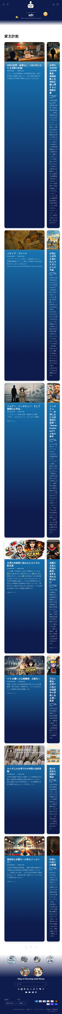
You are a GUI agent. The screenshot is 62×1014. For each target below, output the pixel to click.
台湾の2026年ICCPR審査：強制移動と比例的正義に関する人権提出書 (53, 79)
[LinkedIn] (28, 989)
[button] (4, 4)
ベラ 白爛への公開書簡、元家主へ (23, 679)
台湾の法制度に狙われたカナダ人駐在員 (23, 564)
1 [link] (26, 947)
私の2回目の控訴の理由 (52, 772)
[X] (37, 989)
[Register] (12, 961)
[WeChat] (40, 989)
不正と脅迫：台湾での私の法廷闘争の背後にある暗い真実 (52, 690)
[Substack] (33, 992)
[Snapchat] (31, 989)
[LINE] (22, 989)
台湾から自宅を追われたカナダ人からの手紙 (52, 261)
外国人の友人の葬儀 (52, 862)
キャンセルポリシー (53, 1011)
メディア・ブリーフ (17, 253)
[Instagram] (18, 989)
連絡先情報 (55, 1009)
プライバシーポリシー (40, 1009)
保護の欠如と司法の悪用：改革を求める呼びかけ (52, 572)
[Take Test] (37, 960)
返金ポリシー (30, 1009)
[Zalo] (25, 989)
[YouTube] (26, 992)
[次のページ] (36, 947)
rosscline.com (21, 1009)
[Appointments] (25, 961)
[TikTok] (34, 989)
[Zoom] (30, 992)
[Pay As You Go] (50, 960)
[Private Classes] (37, 971)
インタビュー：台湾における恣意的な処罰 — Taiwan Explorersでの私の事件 (53, 421)
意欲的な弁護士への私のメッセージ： (23, 860)
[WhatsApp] (43, 989)
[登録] (45, 984)
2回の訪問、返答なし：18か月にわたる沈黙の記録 (24, 66)
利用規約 (49, 1009)
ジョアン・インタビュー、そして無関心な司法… (23, 407)
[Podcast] (36, 992)
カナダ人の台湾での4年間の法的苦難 (24, 769)
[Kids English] (24, 971)
